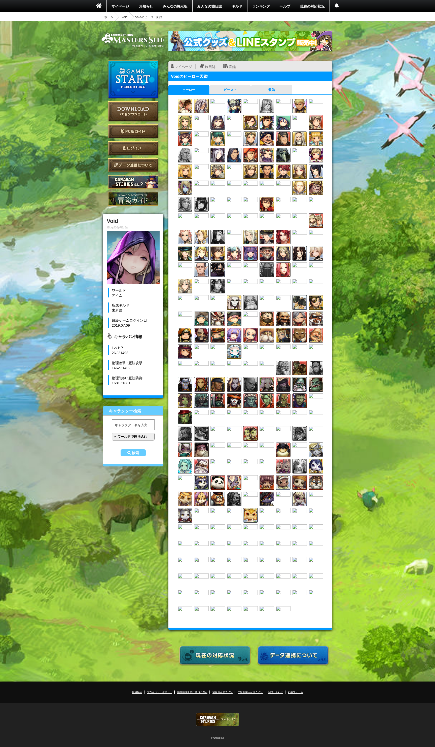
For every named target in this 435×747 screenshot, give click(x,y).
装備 (271, 89)
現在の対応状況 (312, 6)
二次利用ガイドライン (250, 692)
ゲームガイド (133, 199)
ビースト (230, 89)
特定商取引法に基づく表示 (192, 692)
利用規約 (137, 692)
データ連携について (133, 165)
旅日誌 (210, 66)
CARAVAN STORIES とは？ (133, 182)
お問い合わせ (275, 692)
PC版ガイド (133, 131)
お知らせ (146, 6)
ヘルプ (285, 6)
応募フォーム (295, 692)
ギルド (237, 6)
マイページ (120, 6)
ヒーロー (188, 89)
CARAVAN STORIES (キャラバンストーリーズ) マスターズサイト (133, 40)
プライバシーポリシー (159, 692)
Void (125, 17)
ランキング (261, 6)
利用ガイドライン (222, 692)
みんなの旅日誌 (209, 6)
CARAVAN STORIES (217, 719)
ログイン (133, 148)
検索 (135, 453)
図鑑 (232, 66)
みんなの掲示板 (175, 6)
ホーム (108, 17)
